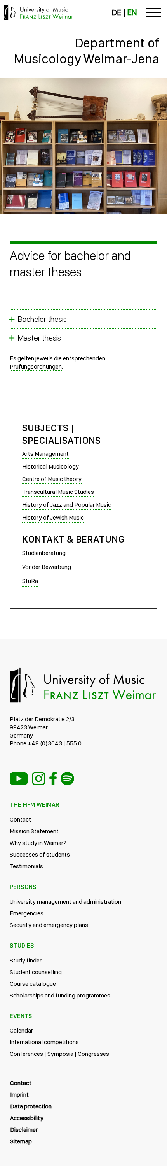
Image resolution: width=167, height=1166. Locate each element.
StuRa (30, 581)
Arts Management (45, 453)
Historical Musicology (50, 466)
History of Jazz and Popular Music (66, 504)
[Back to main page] (83, 87)
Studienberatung (44, 553)
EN (132, 12)
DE (116, 12)
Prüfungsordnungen (36, 366)
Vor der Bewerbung (46, 567)
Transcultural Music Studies (58, 491)
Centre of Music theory (52, 479)
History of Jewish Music (53, 517)
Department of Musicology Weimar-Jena (86, 51)
